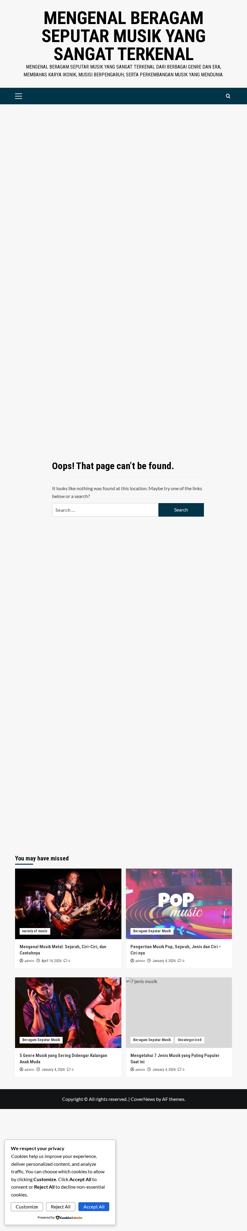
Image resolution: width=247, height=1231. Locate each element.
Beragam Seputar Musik (152, 931)
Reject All (60, 1206)
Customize (27, 1206)
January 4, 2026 (164, 961)
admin (29, 961)
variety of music (35, 931)
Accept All (94, 1206)
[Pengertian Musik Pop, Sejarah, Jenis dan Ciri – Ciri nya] (179, 904)
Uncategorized (190, 1040)
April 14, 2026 (51, 961)
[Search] (228, 96)
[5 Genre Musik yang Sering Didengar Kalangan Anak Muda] (68, 1012)
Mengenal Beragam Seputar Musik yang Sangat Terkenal (124, 36)
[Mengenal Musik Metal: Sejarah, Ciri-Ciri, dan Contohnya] (68, 904)
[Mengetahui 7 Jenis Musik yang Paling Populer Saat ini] (179, 1012)
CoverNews (143, 1099)
